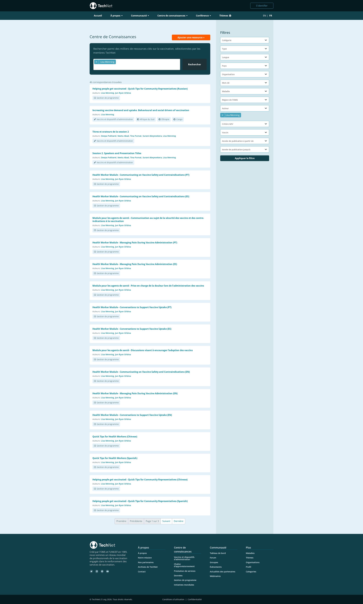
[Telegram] (102, 571)
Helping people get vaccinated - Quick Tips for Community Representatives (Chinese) (139, 479)
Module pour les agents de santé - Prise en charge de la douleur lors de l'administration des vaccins (148, 285)
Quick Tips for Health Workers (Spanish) (114, 458)
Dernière (178, 521)
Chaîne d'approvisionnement (184, 565)
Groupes (214, 562)
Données (178, 575)
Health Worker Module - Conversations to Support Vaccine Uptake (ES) (131, 328)
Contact (142, 571)
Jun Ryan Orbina (123, 93)
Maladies (250, 553)
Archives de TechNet (148, 567)
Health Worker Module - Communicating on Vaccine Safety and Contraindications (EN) (141, 371)
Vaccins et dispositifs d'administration (115, 119)
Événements (216, 567)
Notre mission (145, 557)
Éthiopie (165, 119)
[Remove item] (96, 62)
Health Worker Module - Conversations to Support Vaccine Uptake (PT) (131, 307)
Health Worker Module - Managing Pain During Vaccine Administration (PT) (134, 242)
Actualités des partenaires (222, 571)
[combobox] (136, 64)
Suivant (166, 521)
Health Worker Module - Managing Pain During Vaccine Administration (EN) (135, 393)
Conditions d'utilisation (173, 599)
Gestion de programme (108, 98)
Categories (251, 571)
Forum (213, 557)
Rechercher (194, 64)
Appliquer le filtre (245, 158)
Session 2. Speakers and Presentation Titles (116, 153)
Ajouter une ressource (190, 37)
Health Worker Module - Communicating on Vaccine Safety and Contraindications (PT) (140, 174)
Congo (179, 119)
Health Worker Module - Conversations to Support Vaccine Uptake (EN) (132, 415)
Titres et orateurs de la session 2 (110, 131)
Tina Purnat (136, 136)
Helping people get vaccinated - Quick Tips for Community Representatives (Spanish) (140, 501)
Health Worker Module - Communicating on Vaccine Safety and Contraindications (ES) (140, 196)
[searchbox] (137, 67)
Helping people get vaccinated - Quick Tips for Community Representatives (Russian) (140, 88)
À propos (142, 553)
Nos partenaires (146, 562)
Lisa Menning (107, 93)
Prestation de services (184, 571)
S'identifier (262, 5)
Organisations (252, 562)
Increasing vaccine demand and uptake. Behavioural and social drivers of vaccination (140, 110)
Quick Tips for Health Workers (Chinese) (114, 436)
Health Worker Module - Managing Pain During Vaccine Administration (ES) (134, 264)
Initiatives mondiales (184, 584)
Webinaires (215, 576)
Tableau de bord (218, 553)
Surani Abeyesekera (152, 136)
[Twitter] (91, 571)
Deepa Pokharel (108, 136)
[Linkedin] (96, 571)
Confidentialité (195, 599)
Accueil (98, 15)
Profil (248, 567)
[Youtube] (107, 571)
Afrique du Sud (147, 119)
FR (270, 15)
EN (264, 15)
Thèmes (223, 15)
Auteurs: (96, 93)
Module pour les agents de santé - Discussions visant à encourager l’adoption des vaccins (142, 350)
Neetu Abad (123, 136)
